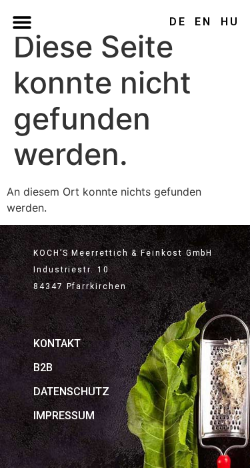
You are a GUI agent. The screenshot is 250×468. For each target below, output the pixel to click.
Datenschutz (71, 391)
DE (178, 21)
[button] (22, 22)
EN (203, 21)
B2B (43, 367)
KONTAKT (57, 343)
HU (230, 21)
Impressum (64, 415)
